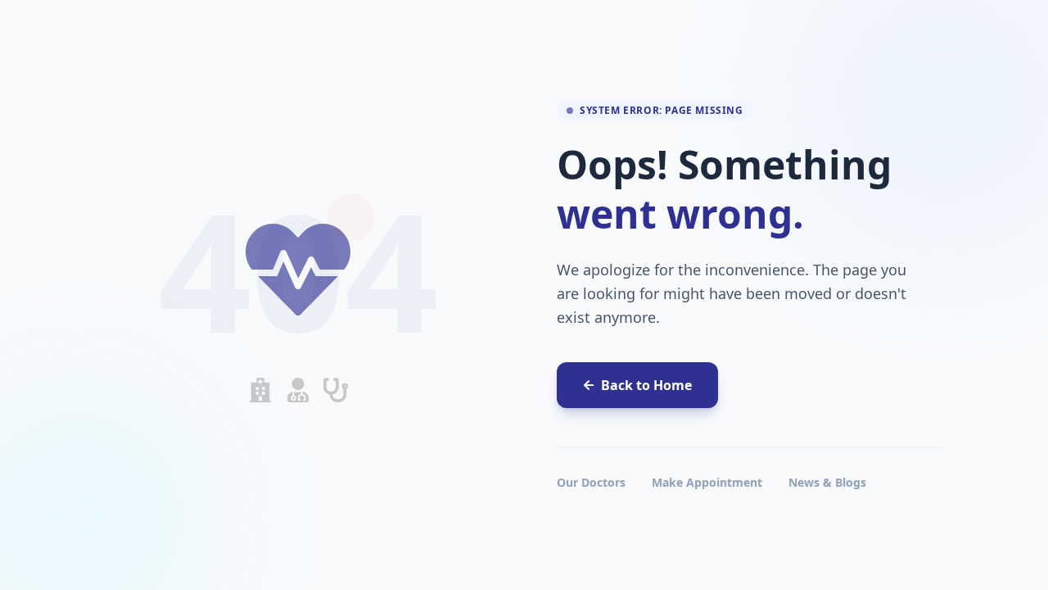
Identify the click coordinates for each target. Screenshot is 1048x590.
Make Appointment (707, 482)
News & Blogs (827, 482)
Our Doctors (591, 482)
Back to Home (646, 385)
